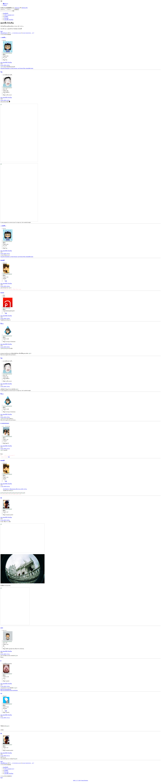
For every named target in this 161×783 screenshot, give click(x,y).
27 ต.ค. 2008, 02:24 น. (5, 486)
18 (14, 32)
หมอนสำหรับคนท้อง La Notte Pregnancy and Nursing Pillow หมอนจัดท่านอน (17, 68)
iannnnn (2, 292)
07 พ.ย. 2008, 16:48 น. (5, 520)
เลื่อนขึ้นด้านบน (4, 763)
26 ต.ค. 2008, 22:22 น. (5, 448)
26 (24, 32)
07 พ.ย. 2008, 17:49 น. (5, 686)
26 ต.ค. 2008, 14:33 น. (5, 253)
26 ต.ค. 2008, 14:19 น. (5, 100)
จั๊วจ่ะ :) (2, 323)
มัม (1, 497)
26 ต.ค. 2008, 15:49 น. (5, 318)
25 (22, 32)
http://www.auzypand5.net (6, 689)
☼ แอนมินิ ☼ (3, 37)
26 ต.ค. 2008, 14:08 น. (5, 65)
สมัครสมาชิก (25, 7)
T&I (9, 456)
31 (30, 32)
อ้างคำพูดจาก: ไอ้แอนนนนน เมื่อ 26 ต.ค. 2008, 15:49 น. (15, 489)
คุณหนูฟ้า (3, 260)
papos (2, 627)
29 (27, 32)
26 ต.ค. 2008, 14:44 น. (5, 286)
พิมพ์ (2, 31)
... (11, 32)
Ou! (1, 693)
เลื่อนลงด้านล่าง (4, 32)
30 (29, 32)
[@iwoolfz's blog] (6, 711)
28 (26, 32)
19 (15, 32)
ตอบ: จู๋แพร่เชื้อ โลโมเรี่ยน (6, 62)
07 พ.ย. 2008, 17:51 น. (5, 717)
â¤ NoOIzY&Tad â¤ (5, 423)
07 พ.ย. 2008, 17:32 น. (5, 654)
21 (17, 32)
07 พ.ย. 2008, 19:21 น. (5, 755)
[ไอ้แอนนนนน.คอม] (6, 313)
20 (16, 32)
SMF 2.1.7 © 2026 (77, 780)
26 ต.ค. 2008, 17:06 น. (5, 386)
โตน (1, 71)
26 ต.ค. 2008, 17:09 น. (5, 417)
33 (32, 32)
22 (19, 32)
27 (25, 32)
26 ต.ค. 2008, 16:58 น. (5, 346)
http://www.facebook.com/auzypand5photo (9, 690)
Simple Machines (84, 780)
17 (12, 32)
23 (20, 32)
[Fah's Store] (6, 281)
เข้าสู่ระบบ (17, 7)
